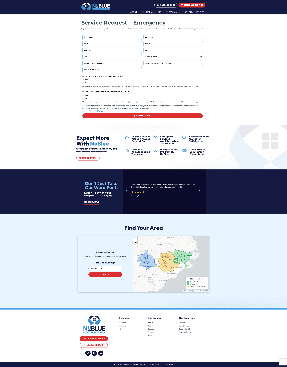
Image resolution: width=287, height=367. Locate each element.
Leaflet (187, 291)
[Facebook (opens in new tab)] (94, 353)
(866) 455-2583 (167, 5)
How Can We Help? (91, 70)
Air (120, 329)
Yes (86, 80)
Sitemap (151, 335)
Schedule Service (193, 5)
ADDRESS (88, 50)
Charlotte (182, 323)
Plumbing (122, 326)
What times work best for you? (158, 63)
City (147, 50)
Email (86, 44)
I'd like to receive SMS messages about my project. (103, 76)
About (150, 323)
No (86, 83)
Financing (151, 332)
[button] (127, 192)
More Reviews (91, 202)
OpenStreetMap (197, 291)
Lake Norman (184, 326)
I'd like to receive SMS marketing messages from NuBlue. (105, 91)
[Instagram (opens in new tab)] (88, 353)
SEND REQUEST (144, 115)
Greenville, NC (184, 329)
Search (105, 274)
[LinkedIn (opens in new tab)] (100, 353)
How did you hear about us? (96, 63)
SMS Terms (98, 111)
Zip (85, 57)
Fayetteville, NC (185, 332)
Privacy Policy (87, 111)
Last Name (149, 37)
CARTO (206, 291)
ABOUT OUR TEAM (88, 158)
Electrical (122, 323)
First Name (89, 37)
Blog (149, 326)
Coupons (151, 329)
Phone (148, 44)
